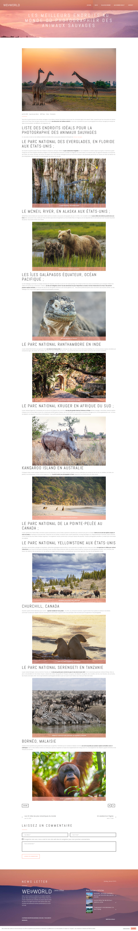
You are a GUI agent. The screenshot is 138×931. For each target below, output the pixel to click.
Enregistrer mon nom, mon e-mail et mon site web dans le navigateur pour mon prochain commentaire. (57, 839)
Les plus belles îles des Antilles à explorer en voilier (103, 901)
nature (25, 805)
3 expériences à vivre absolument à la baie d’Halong (104, 908)
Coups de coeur (32, 114)
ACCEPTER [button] (133, 928)
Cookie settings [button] (126, 928)
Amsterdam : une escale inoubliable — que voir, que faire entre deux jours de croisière (104, 895)
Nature (37, 114)
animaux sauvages (77, 137)
